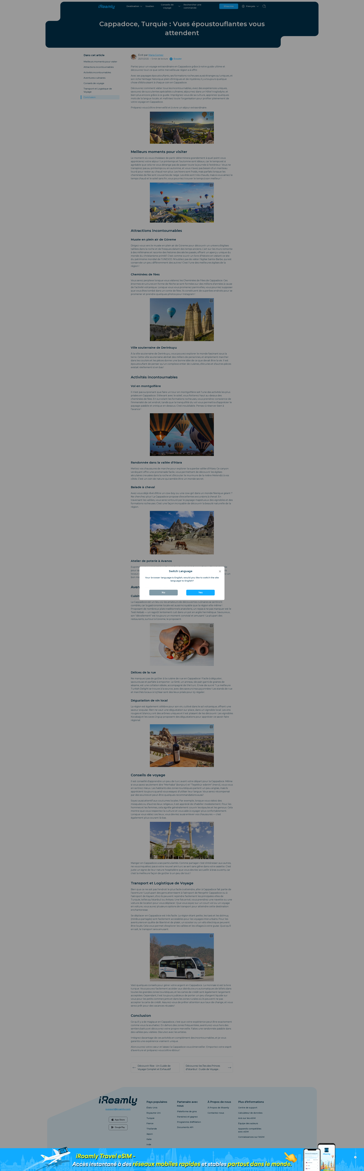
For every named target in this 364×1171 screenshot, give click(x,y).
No (163, 594)
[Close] (220, 573)
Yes (200, 594)
